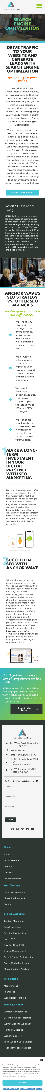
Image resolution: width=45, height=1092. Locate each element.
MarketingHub (11, 985)
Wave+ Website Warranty (17, 1023)
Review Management (15, 951)
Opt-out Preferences (11, 1089)
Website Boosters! (13, 1035)
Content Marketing (14, 921)
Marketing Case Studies (16, 969)
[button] (41, 1060)
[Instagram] (17, 829)
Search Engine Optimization (19, 957)
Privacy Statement (27, 1089)
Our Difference (11, 860)
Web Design (11, 978)
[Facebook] (12, 829)
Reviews (8, 872)
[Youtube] (32, 829)
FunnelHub (9, 991)
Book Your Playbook (15, 892)
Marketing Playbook (14, 898)
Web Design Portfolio (15, 997)
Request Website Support (17, 1047)
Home (7, 847)
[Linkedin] (27, 829)
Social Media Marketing (16, 963)
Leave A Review (12, 878)
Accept (22, 1082)
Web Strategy (12, 885)
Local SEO (9, 939)
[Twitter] (22, 829)
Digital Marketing (14, 913)
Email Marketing (12, 927)
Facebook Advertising (15, 933)
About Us (9, 854)
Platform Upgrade (13, 1029)
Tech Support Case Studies (18, 1041)
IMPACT (8, 866)
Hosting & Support (15, 1004)
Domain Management (15, 1011)
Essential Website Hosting (17, 1017)
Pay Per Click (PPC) (14, 945)
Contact (39, 1089)
